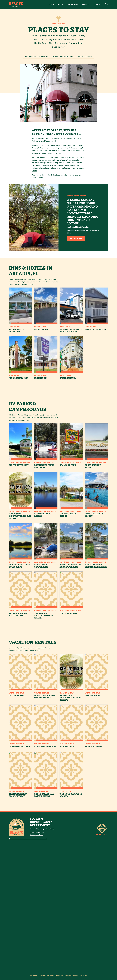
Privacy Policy (83, 975)
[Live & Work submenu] (77, 4)
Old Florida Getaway (20, 746)
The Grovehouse (93, 746)
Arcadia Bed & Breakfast (16, 330)
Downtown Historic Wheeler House (45, 696)
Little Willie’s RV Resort (94, 515)
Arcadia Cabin (16, 695)
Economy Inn (41, 329)
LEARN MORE (76, 238)
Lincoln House (92, 695)
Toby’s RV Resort (68, 613)
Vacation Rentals (84, 56)
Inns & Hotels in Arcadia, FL (36, 56)
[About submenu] (99, 4)
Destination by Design (71, 975)
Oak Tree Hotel (68, 378)
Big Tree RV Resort (19, 465)
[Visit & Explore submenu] (62, 4)
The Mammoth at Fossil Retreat (18, 795)
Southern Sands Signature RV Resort (96, 566)
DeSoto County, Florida (31, 651)
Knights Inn (40, 378)
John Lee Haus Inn (18, 378)
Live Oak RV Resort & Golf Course (19, 566)
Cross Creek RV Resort (93, 466)
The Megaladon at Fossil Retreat (19, 614)
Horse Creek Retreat (96, 329)
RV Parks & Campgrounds (62, 56)
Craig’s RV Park (68, 465)
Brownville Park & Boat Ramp (44, 466)
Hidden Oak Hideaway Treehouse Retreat (20, 516)
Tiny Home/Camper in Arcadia (71, 795)
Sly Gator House (68, 746)
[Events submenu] (88, 4)
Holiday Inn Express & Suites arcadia (71, 330)
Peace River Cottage (45, 746)
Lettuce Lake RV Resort (42, 515)
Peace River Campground (41, 566)
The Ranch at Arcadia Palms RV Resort (43, 615)
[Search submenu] (107, 4)
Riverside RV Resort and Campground (70, 566)
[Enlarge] (22, 820)
